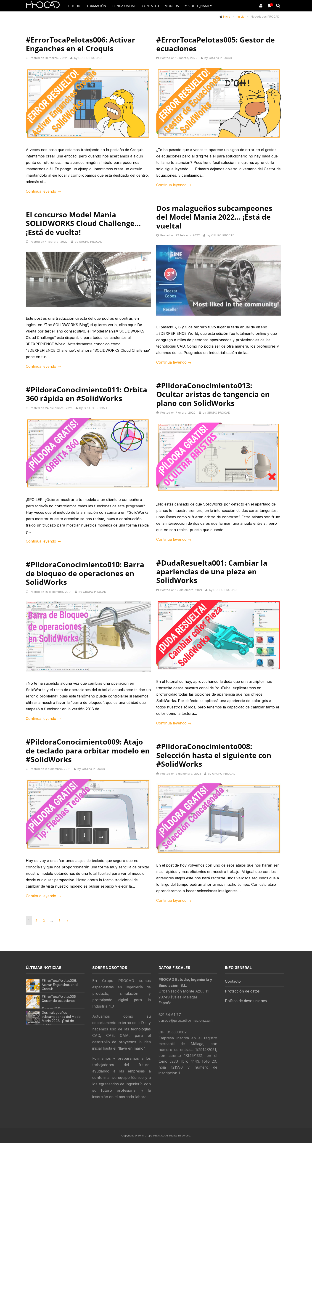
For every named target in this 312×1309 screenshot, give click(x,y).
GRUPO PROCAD (90, 58)
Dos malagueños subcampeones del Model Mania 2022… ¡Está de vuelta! (214, 217)
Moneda (172, 6)
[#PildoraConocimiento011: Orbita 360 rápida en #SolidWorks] (88, 453)
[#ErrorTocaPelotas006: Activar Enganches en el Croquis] (88, 103)
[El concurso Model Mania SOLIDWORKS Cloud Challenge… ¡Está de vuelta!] (88, 279)
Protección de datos (242, 991)
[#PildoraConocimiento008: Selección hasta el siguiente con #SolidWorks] (218, 818)
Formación (96, 6)
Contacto (150, 6)
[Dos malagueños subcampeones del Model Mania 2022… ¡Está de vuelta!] (218, 280)
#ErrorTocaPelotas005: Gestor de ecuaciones (215, 44)
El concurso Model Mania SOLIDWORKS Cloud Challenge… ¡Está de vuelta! (83, 223)
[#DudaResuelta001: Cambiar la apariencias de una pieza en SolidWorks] (218, 635)
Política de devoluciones (246, 1000)
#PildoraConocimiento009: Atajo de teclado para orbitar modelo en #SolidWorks (88, 750)
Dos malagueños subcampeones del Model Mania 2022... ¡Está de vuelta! (61, 1019)
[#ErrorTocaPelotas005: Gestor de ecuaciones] (218, 103)
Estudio (74, 6)
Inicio (226, 16)
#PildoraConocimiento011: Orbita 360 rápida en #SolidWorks (86, 394)
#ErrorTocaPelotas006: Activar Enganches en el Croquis (80, 44)
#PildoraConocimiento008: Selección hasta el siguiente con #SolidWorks (213, 755)
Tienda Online (124, 6)
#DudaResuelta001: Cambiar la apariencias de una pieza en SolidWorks (211, 571)
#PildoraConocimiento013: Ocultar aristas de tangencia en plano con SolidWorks (213, 394)
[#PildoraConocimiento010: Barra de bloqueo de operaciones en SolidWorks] (88, 636)
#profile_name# (198, 6)
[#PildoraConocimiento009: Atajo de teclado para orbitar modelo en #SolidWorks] (88, 814)
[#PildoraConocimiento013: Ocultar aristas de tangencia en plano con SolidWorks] (218, 458)
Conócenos (201, 17)
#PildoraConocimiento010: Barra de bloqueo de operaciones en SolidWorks (85, 573)
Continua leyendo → (43, 191)
